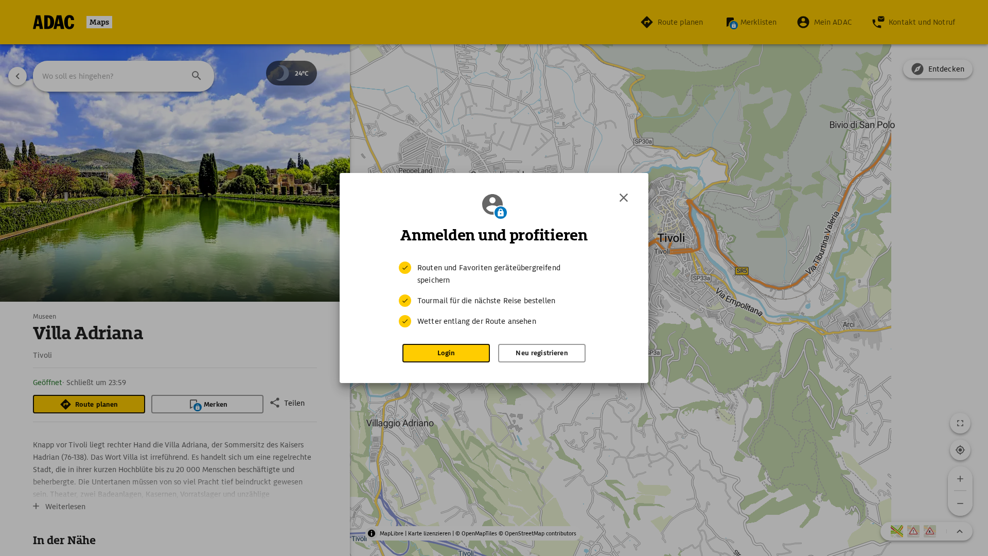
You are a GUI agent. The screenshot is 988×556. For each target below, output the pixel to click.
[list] (494, 294)
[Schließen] (623, 197)
